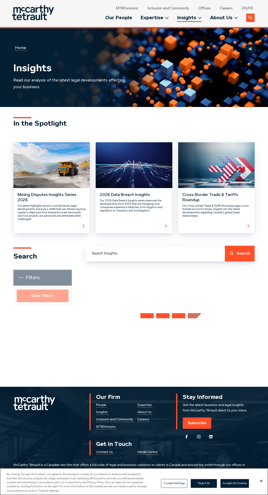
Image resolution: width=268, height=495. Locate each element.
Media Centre (148, 452)
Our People (118, 18)
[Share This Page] (250, 49)
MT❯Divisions (127, 8)
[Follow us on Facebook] (186, 436)
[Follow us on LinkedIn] (211, 436)
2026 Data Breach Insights (125, 194)
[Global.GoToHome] (33, 13)
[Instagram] (198, 436)
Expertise (151, 18)
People (101, 405)
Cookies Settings (174, 483)
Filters (35, 279)
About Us (221, 18)
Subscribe (197, 423)
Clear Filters (42, 295)
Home (20, 48)
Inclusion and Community (168, 8)
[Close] (261, 481)
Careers (226, 8)
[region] (134, 481)
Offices (204, 8)
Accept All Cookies (234, 483)
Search (243, 253)
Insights (186, 18)
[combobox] (155, 253)
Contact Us (104, 452)
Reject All (204, 483)
